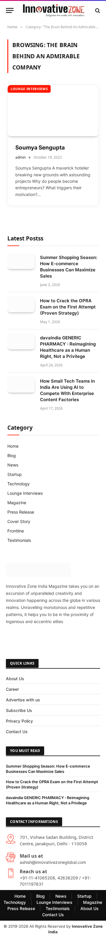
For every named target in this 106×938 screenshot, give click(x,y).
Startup (14, 474)
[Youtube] (69, 638)
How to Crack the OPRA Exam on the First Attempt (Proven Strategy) (68, 307)
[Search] (97, 10)
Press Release (20, 511)
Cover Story (18, 521)
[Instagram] (51, 638)
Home (13, 446)
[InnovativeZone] (53, 10)
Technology (18, 483)
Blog (11, 455)
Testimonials (19, 540)
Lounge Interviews (29, 89)
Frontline (15, 530)
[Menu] (10, 10)
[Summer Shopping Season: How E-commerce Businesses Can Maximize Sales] (21, 261)
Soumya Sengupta (40, 147)
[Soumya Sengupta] (53, 110)
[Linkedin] (88, 638)
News (12, 464)
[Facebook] (13, 638)
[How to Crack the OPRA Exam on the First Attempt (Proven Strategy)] (21, 304)
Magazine (16, 502)
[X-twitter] (32, 638)
